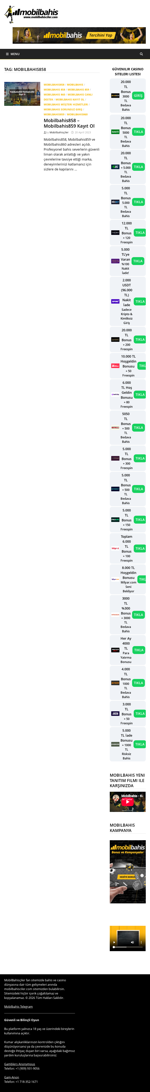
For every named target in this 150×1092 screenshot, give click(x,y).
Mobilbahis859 (54, 114)
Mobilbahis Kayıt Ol (70, 99)
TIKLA (138, 131)
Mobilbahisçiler (59, 132)
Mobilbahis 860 (54, 94)
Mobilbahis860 (77, 114)
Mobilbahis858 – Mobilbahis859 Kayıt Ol (69, 123)
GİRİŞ (138, 95)
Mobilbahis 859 (78, 89)
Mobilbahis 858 (54, 89)
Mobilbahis (75, 84)
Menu (15, 54)
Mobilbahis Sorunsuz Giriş (63, 109)
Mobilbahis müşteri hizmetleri (66, 104)
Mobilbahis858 (54, 84)
